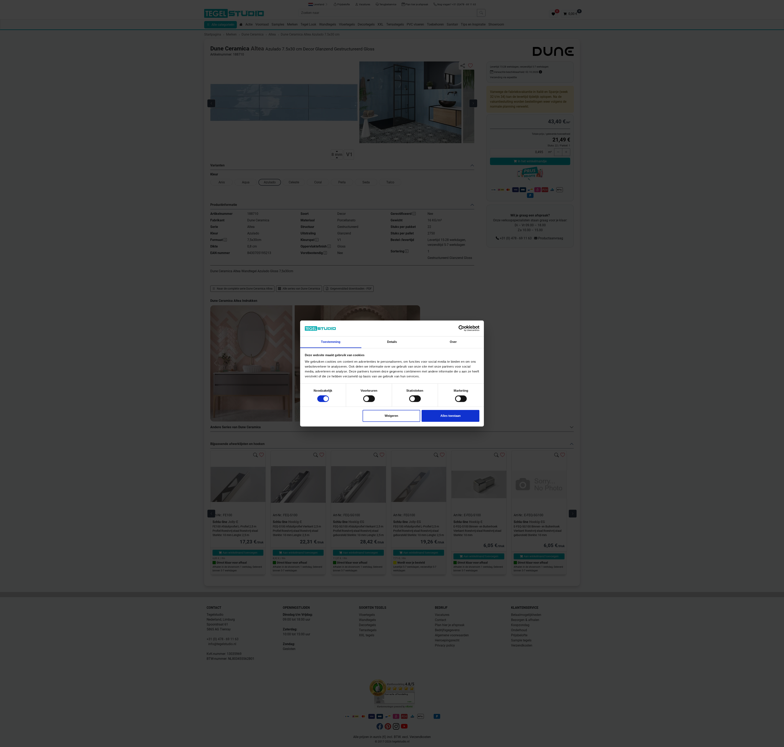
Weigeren (391, 415)
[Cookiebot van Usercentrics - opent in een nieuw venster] (461, 328)
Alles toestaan (450, 415)
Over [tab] (453, 341)
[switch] (369, 399)
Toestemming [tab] (330, 341)
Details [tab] (392, 341)
